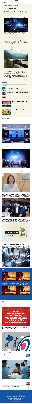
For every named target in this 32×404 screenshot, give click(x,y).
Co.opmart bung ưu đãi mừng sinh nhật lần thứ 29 (19, 109)
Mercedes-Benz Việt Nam (23, 84)
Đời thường (3, 358)
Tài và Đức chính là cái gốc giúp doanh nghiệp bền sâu (22, 297)
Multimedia (3, 269)
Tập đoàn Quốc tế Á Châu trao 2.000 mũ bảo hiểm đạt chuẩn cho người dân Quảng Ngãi (13, 382)
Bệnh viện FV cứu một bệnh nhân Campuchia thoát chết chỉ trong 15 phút (16, 379)
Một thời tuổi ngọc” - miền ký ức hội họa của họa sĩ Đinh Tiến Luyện (11, 386)
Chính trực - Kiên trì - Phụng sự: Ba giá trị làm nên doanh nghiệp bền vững (23, 284)
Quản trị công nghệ (15, 5)
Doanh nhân (4, 306)
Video (2, 295)
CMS (15, 403)
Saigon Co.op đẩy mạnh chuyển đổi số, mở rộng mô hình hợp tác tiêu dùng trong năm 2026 (20, 102)
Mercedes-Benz (8, 84)
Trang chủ (5, 5)
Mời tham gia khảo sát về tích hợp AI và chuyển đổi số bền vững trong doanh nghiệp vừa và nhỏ (13, 354)
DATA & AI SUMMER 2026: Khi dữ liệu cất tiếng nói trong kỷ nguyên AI (14, 144)
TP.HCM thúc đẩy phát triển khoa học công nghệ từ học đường (13, 119)
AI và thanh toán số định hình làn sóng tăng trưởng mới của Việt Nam (14, 244)
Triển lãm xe (4, 84)
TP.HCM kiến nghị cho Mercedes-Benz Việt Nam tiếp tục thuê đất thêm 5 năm (17, 92)
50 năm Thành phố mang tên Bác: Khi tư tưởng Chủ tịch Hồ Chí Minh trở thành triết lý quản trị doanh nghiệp (15, 328)
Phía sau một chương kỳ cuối (7, 352)
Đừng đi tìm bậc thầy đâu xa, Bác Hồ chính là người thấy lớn (8, 297)
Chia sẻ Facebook (4, 82)
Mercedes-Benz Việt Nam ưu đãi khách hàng (12, 88)
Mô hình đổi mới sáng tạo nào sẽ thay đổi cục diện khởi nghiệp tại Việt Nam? (15, 194)
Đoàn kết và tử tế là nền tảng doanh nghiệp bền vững (8, 284)
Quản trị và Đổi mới (10, 5)
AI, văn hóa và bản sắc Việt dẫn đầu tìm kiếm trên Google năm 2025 (14, 219)
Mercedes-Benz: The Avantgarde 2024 (15, 84)
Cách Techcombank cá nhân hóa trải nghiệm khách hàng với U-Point (14, 170)
